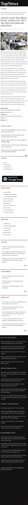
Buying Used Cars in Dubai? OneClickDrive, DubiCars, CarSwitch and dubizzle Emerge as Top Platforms (13, 347)
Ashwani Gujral (17, 110)
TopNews (9, 3)
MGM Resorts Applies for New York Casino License (12, 408)
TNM (11, 112)
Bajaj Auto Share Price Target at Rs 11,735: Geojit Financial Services (12, 362)
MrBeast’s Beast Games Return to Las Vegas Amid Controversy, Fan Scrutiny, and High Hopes (12, 427)
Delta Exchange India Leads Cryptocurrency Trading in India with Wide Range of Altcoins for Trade (13, 379)
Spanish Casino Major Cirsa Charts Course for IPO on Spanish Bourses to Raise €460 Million (13, 417)
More (26, 155)
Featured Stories (8, 167)
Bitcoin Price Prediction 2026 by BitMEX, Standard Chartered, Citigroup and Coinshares (12, 384)
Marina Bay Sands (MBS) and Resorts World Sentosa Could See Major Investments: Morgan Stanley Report (13, 412)
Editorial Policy (7, 203)
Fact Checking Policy (8, 210)
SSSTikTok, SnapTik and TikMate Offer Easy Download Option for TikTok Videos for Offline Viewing (13, 456)
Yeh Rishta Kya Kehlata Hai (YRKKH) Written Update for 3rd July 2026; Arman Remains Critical (13, 451)
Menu (5, 9)
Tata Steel (20, 116)
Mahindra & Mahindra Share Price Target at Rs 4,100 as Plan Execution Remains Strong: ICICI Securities (13, 342)
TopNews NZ (7, 230)
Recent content (7, 234)
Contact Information (8, 199)
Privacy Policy (7, 207)
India (6, 120)
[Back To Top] (25, 503)
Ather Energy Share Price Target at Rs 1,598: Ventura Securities (13, 352)
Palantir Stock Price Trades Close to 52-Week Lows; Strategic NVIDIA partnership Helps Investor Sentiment (13, 260)
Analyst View (3, 110)
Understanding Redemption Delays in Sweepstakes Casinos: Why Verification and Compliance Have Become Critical (14, 313)
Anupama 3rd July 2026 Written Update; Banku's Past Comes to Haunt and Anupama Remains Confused (13, 461)
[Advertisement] (14, 487)
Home (2, 12)
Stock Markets (10, 110)
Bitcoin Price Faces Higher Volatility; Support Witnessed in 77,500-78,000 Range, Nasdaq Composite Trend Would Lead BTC (14, 397)
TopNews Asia (7, 223)
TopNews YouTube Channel (10, 194)
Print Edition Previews (9, 212)
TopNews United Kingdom (10, 226)
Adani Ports (3, 116)
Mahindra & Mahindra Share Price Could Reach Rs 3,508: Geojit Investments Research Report (14, 357)
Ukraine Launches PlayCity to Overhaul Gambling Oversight (12, 422)
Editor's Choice (7, 192)
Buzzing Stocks (7, 232)
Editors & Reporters (8, 201)
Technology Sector (8, 169)
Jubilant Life (3, 118)
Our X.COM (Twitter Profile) (10, 196)
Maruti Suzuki (9, 116)
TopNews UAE (7, 228)
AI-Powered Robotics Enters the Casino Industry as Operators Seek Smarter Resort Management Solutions (14, 325)
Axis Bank (15, 116)
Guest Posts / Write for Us (10, 205)
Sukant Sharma (6, 29)
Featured (7, 112)
